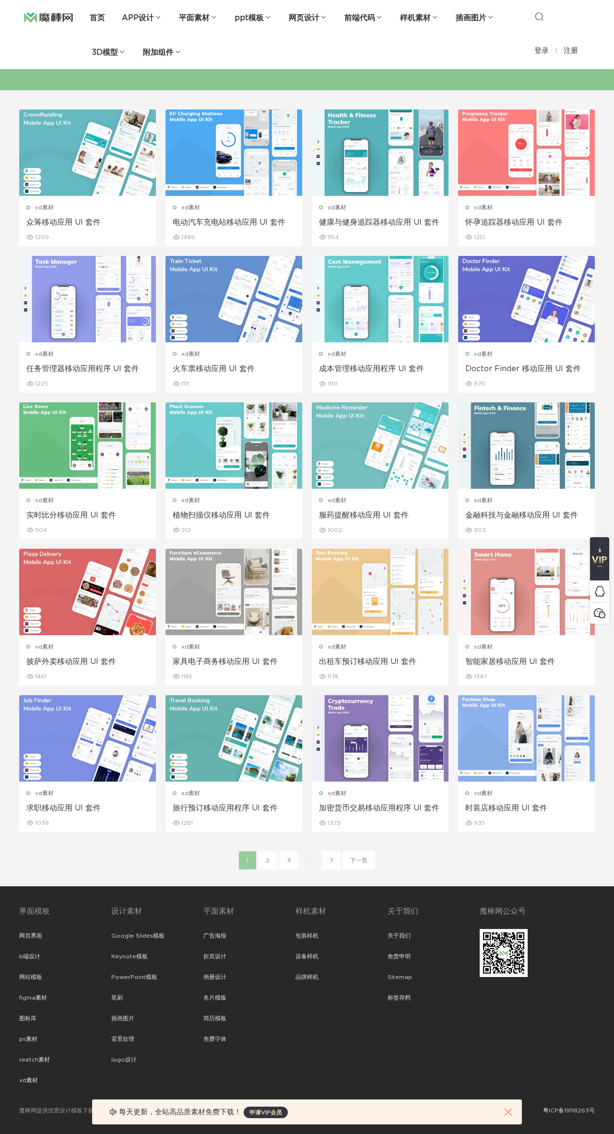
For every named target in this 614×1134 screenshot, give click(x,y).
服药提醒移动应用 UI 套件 (364, 515)
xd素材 (44, 207)
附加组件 (158, 52)
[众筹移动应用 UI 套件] (87, 152)
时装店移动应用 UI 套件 (506, 808)
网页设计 (304, 18)
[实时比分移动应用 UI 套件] (87, 445)
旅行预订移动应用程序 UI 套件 (225, 808)
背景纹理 (122, 1039)
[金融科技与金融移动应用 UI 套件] (526, 445)
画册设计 (214, 977)
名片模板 (214, 998)
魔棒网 (48, 17)
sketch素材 (34, 1059)
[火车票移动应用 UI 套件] (233, 299)
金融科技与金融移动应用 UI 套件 (521, 515)
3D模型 (105, 52)
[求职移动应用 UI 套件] (87, 738)
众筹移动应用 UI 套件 (63, 222)
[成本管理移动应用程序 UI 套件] (380, 299)
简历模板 (214, 1018)
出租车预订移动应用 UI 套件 (367, 661)
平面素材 (194, 18)
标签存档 (399, 998)
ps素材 (28, 1039)
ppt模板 (249, 18)
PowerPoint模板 (134, 977)
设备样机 (307, 956)
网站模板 (30, 977)
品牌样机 (307, 977)
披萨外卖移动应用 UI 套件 (71, 661)
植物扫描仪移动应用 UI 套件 (221, 515)
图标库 (27, 1018)
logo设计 (124, 1059)
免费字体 (214, 1039)
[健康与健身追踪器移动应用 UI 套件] (380, 152)
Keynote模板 (129, 956)
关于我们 (399, 936)
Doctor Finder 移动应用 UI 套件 (523, 369)
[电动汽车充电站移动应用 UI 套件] (233, 152)
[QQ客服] (599, 591)
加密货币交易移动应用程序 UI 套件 (379, 808)
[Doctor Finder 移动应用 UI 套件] (526, 299)
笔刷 (117, 998)
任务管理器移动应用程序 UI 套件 (82, 369)
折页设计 (214, 956)
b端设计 (29, 956)
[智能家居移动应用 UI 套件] (526, 592)
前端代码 (359, 18)
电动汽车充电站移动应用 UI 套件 (229, 222)
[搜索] (539, 16)
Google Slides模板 (138, 936)
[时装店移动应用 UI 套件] (526, 738)
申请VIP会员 (265, 1112)
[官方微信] (599, 613)
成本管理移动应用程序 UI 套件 (371, 369)
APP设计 (138, 18)
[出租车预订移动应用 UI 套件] (380, 592)
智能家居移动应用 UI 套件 (510, 661)
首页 (97, 18)
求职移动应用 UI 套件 (63, 808)
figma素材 (33, 998)
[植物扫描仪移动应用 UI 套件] (233, 445)
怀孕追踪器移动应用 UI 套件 (514, 222)
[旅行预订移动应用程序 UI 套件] (233, 738)
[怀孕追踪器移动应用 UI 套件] (526, 152)
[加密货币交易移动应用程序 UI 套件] (380, 738)
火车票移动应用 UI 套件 (214, 369)
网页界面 (30, 936)
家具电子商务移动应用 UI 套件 (225, 661)
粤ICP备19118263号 (569, 1110)
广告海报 (214, 936)
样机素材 (415, 18)
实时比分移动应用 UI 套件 (71, 515)
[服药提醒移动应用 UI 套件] (380, 445)
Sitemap (400, 977)
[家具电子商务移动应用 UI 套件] (233, 592)
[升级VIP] (599, 558)
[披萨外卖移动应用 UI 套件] (87, 592)
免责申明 (399, 956)
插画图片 (471, 18)
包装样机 (307, 936)
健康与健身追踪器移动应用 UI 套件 (379, 222)
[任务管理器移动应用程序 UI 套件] (87, 299)
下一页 (358, 860)
